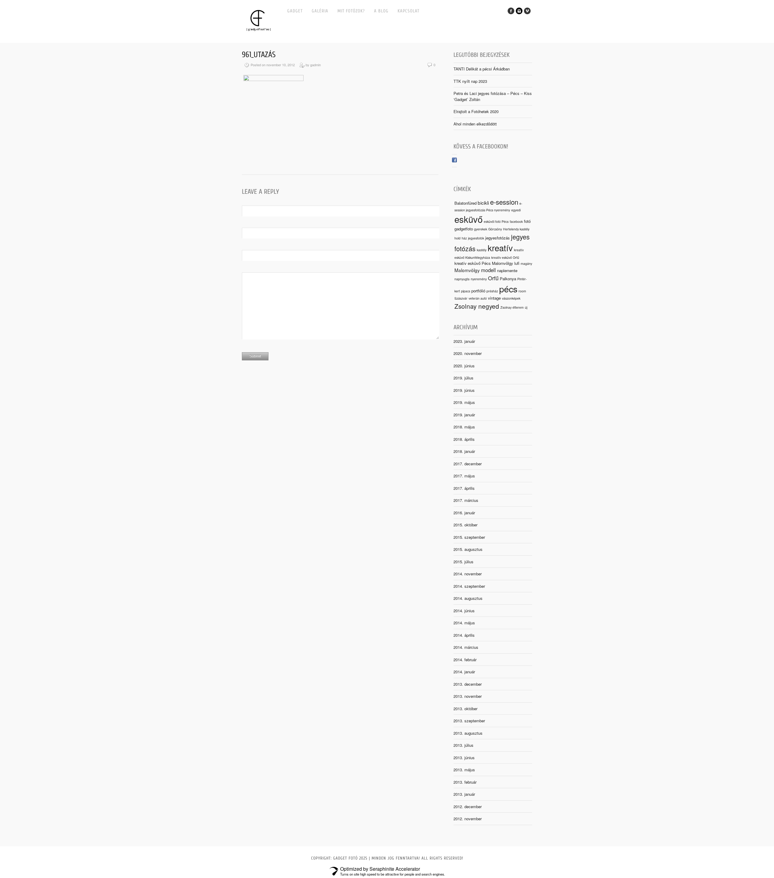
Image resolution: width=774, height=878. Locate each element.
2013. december (468, 684)
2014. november (468, 574)
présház (492, 291)
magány (526, 263)
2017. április (464, 488)
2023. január (464, 341)
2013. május (464, 769)
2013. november (468, 696)
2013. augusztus (468, 733)
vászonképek (511, 298)
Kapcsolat (408, 11)
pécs (508, 288)
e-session (504, 201)
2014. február (465, 659)
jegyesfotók (476, 238)
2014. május (464, 623)
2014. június (464, 610)
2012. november (468, 818)
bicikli (483, 202)
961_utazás (259, 54)
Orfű (493, 278)
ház (464, 238)
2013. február (465, 782)
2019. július (463, 378)
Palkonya (508, 278)
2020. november (468, 353)
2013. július (463, 745)
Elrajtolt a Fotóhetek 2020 (476, 111)
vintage (494, 298)
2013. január (464, 794)
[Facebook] (454, 161)
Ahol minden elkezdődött (475, 124)
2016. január (464, 512)
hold (457, 238)
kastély (481, 250)
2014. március (466, 647)
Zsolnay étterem (512, 307)
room (522, 291)
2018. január (464, 451)
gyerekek (480, 229)
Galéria (320, 11)
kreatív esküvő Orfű (505, 257)
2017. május (464, 476)
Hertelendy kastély (516, 229)
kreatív (500, 248)
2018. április (464, 439)
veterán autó (478, 298)
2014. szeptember (469, 586)
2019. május (464, 402)
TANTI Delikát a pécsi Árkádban (482, 69)
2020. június (464, 366)
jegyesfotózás (497, 238)
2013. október (465, 708)
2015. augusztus (468, 549)
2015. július (463, 561)
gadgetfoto (463, 229)
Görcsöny (495, 229)
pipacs (465, 291)
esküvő (468, 219)
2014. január (464, 672)
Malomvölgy (467, 270)
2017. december (468, 464)
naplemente (507, 270)
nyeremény (479, 279)
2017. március (466, 500)
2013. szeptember (469, 721)
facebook (516, 221)
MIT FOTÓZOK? (351, 11)
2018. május (464, 427)
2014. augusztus (468, 598)
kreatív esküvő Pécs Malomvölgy (483, 263)
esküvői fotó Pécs (496, 221)
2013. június (464, 757)
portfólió (478, 291)
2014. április (464, 635)
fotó (527, 221)
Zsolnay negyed (476, 306)
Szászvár (460, 298)
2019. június (464, 390)
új (526, 307)
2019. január (464, 415)
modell (488, 270)
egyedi (516, 210)
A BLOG (381, 11)
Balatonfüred (465, 203)
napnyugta (462, 279)
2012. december (468, 806)
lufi (516, 263)
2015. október (465, 525)
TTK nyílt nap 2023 (470, 81)
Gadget (295, 11)
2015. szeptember (469, 537)
